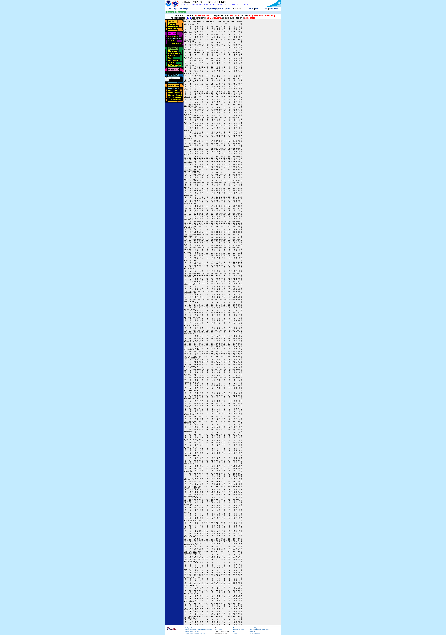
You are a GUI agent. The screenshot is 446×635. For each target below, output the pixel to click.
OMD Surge (172, 9)
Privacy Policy (253, 628)
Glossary (235, 633)
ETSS (228, 9)
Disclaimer (180, 12)
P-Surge (213, 9)
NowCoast (273, 9)
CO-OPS (264, 9)
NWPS (251, 9)
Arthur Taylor (218, 629)
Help (234, 631)
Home (206, 9)
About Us (252, 631)
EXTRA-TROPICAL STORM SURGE (203, 2)
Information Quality (238, 629)
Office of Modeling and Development (195, 633)
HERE (189, 18)
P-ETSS (221, 9)
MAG (257, 9)
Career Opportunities (255, 633)
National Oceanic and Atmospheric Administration (198, 629)
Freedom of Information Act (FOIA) (259, 629)
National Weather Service (192, 631)
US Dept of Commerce (191, 628)
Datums (170, 12)
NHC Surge (183, 9)
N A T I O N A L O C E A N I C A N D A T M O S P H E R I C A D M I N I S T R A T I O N (214, 5)
